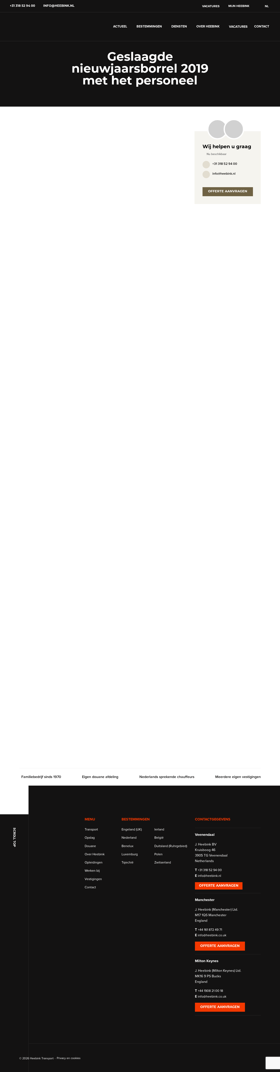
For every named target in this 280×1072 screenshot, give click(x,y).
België (159, 838)
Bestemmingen (149, 26)
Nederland (129, 838)
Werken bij (92, 871)
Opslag (90, 838)
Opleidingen (93, 862)
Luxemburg (130, 854)
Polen (158, 854)
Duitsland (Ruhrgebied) (170, 846)
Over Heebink (208, 26)
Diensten (179, 26)
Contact (261, 26)
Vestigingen (93, 879)
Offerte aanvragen (227, 191)
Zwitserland (162, 862)
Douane (90, 846)
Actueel (120, 26)
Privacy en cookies (69, 1058)
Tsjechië (127, 862)
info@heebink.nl (58, 6)
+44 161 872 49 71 (210, 930)
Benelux (127, 846)
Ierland (159, 829)
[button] (266, 6)
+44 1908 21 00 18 (210, 991)
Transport (91, 829)
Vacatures (211, 6)
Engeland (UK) (132, 829)
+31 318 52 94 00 (22, 6)
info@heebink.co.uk (212, 935)
